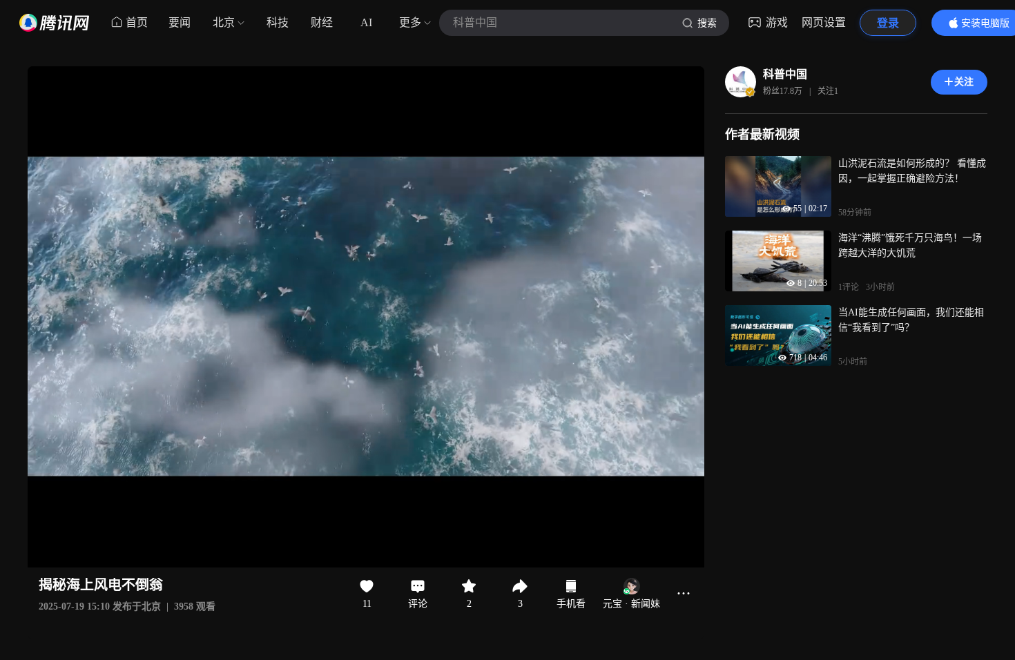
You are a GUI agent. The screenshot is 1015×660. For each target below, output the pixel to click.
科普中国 (785, 74)
